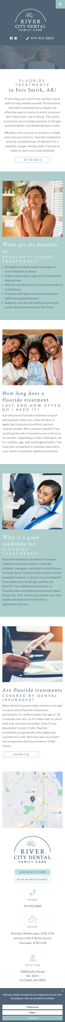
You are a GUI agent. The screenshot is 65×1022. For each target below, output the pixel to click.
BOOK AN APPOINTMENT (32, 879)
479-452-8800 (42, 38)
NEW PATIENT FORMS (32, 872)
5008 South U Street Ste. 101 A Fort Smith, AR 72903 (33, 976)
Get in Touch (32, 159)
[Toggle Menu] (60, 4)
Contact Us (21, 754)
